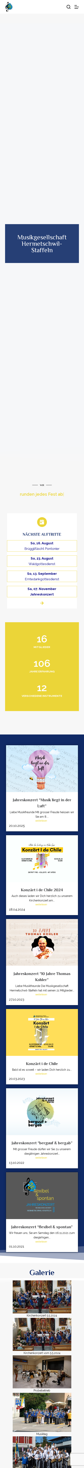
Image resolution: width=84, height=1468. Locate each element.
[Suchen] (69, 7)
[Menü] (76, 7)
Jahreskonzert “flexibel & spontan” (42, 1227)
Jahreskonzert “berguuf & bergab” (42, 1143)
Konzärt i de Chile (42, 1064)
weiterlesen (41, 820)
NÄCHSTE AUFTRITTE (42, 534)
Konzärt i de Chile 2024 (42, 890)
